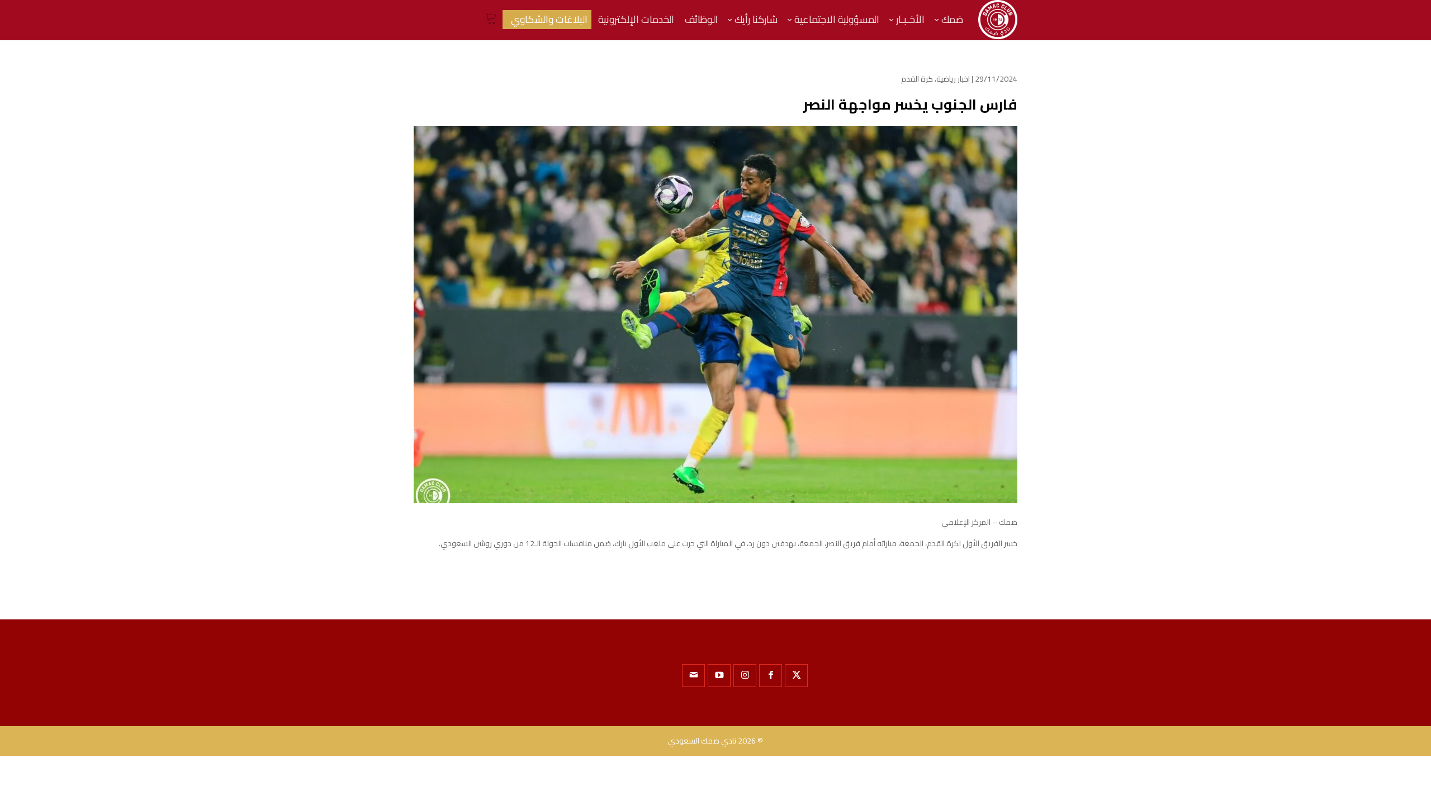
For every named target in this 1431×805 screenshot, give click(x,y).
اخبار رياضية (953, 79)
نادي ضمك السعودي (702, 740)
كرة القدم (917, 79)
